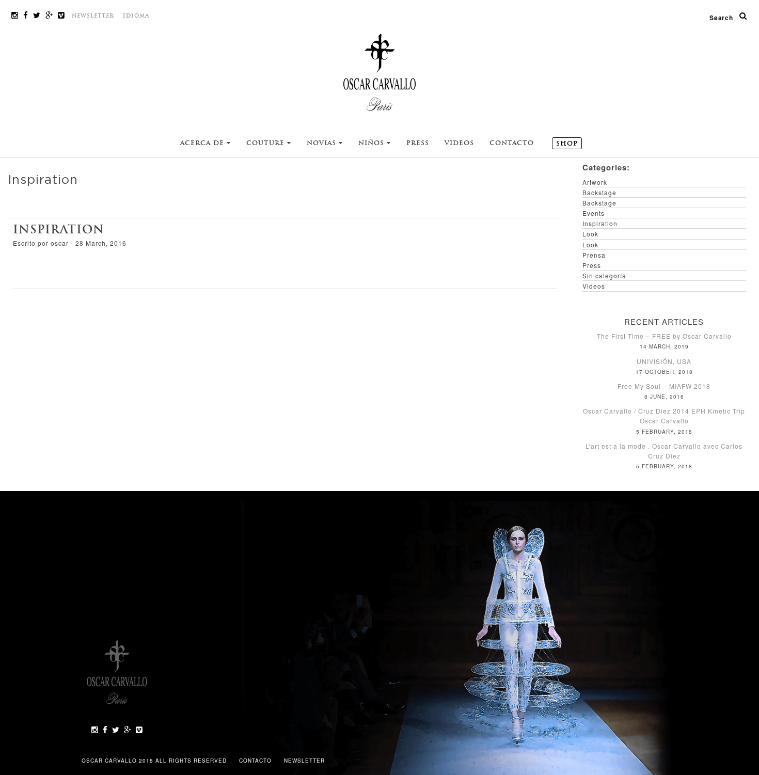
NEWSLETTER (93, 15)
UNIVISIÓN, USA (664, 361)
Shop (567, 143)
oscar (60, 243)
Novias (323, 143)
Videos (459, 143)
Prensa (594, 254)
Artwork (594, 182)
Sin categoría (604, 275)
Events (593, 213)
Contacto (511, 143)
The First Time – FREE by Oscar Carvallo (664, 335)
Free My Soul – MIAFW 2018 (664, 386)
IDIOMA (136, 15)
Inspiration (58, 229)
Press (417, 143)
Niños (372, 143)
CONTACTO (256, 760)
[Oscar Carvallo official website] (379, 72)
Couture (266, 143)
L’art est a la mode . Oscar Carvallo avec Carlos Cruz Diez (664, 450)
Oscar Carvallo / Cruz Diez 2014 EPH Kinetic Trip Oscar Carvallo (664, 415)
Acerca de (203, 143)
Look (590, 233)
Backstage (599, 192)
